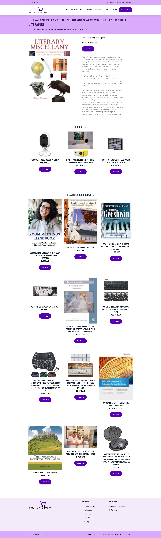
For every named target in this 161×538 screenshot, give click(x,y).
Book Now (125, 10)
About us (88, 10)
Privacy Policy (119, 534)
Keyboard (103, 38)
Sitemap (128, 534)
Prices (87, 518)
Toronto (111, 2)
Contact (95, 534)
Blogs (107, 10)
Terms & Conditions (106, 534)
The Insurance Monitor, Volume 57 (45, 472)
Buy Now (88, 49)
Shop (115, 10)
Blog (87, 522)
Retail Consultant (74, 10)
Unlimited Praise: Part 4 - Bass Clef (80, 247)
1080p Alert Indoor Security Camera (45, 160)
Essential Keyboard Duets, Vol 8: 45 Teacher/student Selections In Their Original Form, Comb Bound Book (80, 329)
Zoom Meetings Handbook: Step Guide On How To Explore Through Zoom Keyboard (45, 255)
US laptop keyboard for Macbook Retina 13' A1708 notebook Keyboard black (115, 309)
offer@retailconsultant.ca (123, 2)
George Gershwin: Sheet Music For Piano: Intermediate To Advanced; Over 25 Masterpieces (116, 246)
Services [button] (98, 10)
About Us (88, 510)
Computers (95, 38)
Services (88, 514)
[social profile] (37, 2)
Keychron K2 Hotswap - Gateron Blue (45, 307)
